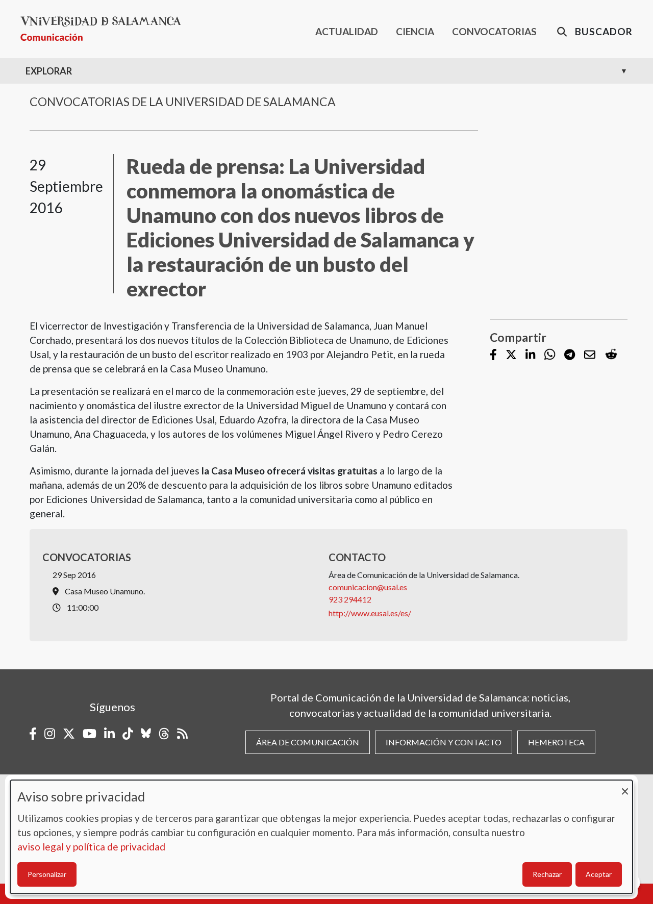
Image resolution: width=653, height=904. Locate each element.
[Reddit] (611, 355)
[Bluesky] (146, 733)
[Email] (589, 355)
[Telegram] (569, 355)
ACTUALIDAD (346, 31)
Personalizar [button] (47, 874)
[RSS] (182, 733)
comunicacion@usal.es (368, 587)
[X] (511, 355)
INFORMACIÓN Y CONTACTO (443, 742)
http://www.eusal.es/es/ (371, 613)
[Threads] (164, 733)
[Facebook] (493, 355)
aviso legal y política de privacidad (91, 846)
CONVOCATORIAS (494, 31)
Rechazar (547, 874)
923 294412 (350, 599)
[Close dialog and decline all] (625, 786)
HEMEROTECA (556, 742)
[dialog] (321, 837)
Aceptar (599, 874)
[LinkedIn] (530, 355)
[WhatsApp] (550, 355)
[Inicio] (104, 28)
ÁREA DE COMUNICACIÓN (307, 742)
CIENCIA (415, 31)
